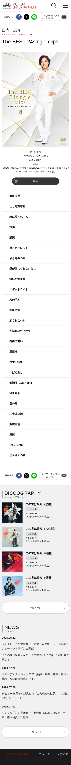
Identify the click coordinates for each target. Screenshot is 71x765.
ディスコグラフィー (19, 754)
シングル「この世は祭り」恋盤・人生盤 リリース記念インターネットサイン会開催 (35, 646)
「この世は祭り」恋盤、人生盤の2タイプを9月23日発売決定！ (35, 657)
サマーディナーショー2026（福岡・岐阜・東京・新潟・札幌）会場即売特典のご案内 (35, 676)
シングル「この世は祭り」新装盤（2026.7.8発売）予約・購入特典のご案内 (34, 715)
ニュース (44, 754)
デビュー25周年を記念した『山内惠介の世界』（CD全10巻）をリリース (35, 696)
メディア (62, 754)
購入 (35, 181)
